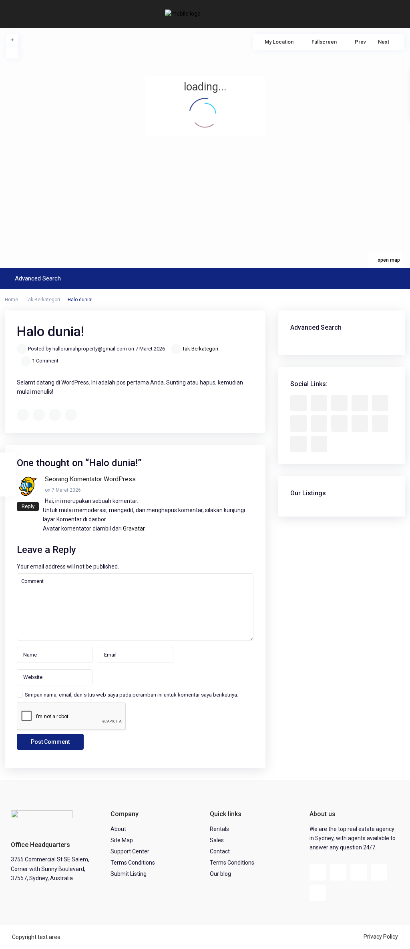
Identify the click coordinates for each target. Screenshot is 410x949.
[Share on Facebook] (23, 415)
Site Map (122, 840)
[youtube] (360, 423)
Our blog (220, 874)
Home (11, 299)
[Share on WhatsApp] (55, 415)
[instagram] (298, 444)
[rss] (319, 403)
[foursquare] (319, 444)
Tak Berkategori (43, 299)
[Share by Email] (71, 415)
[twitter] (339, 403)
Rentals (219, 829)
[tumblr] (319, 423)
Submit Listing (129, 874)
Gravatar (134, 528)
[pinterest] (339, 423)
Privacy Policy (381, 936)
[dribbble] (360, 403)
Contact (220, 851)
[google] (380, 403)
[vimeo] (380, 423)
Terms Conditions (133, 862)
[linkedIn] (298, 423)
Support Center (130, 851)
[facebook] (298, 403)
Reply (28, 506)
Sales (217, 840)
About (118, 829)
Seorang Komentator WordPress (90, 479)
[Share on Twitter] (39, 415)
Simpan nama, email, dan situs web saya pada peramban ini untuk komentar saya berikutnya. (131, 695)
